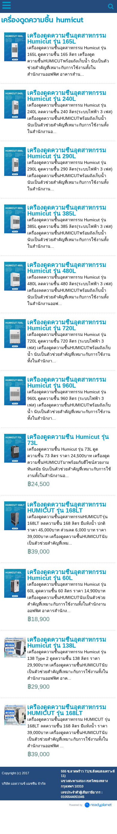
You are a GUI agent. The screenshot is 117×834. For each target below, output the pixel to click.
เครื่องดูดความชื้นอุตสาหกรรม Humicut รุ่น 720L (66, 325)
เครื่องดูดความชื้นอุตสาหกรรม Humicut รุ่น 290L (66, 153)
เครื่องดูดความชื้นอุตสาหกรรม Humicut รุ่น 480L (66, 267)
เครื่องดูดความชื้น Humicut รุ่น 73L (68, 440)
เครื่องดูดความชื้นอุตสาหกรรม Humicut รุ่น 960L (66, 382)
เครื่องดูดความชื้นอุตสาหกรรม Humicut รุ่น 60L (66, 575)
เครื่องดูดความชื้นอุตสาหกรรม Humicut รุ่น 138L (66, 642)
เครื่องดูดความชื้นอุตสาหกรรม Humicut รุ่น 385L (66, 210)
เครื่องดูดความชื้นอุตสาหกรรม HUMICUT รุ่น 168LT (66, 507)
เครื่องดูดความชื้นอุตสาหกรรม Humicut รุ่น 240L (66, 95)
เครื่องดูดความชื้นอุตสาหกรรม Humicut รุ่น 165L (66, 38)
